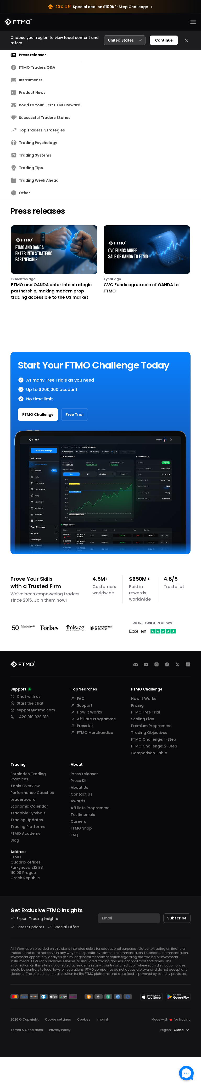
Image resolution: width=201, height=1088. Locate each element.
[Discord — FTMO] (135, 664)
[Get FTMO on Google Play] (178, 996)
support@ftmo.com (36, 710)
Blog (14, 840)
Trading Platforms (27, 826)
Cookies (83, 1019)
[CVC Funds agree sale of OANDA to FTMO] (147, 263)
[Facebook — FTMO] (167, 664)
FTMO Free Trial (145, 712)
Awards (78, 801)
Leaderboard (23, 799)
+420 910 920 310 (33, 716)
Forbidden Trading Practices (28, 776)
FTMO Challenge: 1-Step (153, 739)
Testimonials (83, 814)
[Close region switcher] (186, 40)
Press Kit (85, 725)
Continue (164, 40)
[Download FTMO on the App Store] (151, 996)
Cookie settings (58, 1019)
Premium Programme (151, 725)
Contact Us (81, 794)
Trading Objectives (149, 732)
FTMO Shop (81, 828)
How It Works (89, 712)
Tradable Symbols (28, 813)
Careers (78, 821)
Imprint (102, 1019)
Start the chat (30, 703)
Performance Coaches (32, 792)
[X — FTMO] (177, 664)
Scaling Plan (142, 719)
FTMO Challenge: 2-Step (154, 746)
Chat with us (29, 696)
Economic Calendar (29, 806)
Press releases (84, 773)
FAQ (81, 698)
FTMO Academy (25, 833)
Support (84, 705)
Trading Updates (26, 819)
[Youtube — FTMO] (146, 664)
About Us (79, 787)
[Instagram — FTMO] (156, 664)
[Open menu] (193, 22)
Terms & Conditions (26, 1030)
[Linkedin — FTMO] (188, 664)
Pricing (137, 705)
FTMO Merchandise (95, 732)
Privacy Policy (59, 1030)
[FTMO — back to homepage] (18, 22)
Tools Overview (25, 785)
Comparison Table (149, 753)
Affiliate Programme (96, 719)
